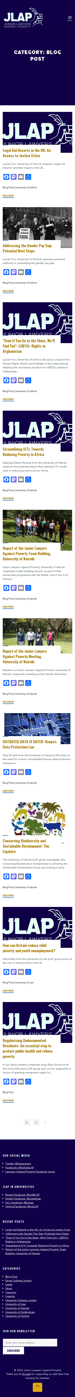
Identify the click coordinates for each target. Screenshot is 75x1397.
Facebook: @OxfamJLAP (19, 1167)
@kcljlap (29, 1202)
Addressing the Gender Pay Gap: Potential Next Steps (27, 247)
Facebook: (20, 1198)
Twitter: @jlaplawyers (18, 1163)
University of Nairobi (26, 490)
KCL (8, 1202)
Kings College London (18, 1280)
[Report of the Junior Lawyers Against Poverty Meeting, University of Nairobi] (37, 636)
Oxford (10, 1206)
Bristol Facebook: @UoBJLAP (22, 1195)
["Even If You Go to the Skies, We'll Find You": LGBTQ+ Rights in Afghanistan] (37, 322)
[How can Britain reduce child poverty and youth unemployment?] (37, 927)
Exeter (9, 1198)
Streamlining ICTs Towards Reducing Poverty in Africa (23, 451)
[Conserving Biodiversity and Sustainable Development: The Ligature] (37, 822)
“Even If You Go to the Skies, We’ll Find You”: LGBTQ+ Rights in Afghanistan (29, 346)
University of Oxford (26, 187)
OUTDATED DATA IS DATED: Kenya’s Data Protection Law (30, 744)
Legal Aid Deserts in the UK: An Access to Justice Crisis (27, 152)
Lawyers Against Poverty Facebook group (30, 1171)
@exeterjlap (34, 1198)
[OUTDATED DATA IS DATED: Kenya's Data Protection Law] (37, 728)
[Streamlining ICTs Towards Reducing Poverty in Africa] (37, 431)
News (8, 1288)
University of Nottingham (20, 1312)
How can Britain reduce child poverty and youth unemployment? (29, 947)
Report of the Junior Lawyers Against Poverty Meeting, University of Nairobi (25, 656)
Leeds (8, 1284)
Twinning (10, 1292)
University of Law (24, 982)
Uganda (10, 1296)
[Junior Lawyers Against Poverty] (23, 17)
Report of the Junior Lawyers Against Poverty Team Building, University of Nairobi (27, 553)
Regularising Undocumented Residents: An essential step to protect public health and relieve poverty (28, 1048)
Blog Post (8, 187)
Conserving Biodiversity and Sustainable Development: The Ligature (26, 846)
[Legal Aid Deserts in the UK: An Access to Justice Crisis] (37, 132)
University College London (21, 1300)
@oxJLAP (32, 1206)
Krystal (26, 1374)
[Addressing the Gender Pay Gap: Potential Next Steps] (37, 227)
